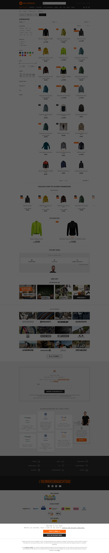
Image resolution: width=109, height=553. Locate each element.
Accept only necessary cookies (54, 535)
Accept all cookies (53, 531)
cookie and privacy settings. (73, 527)
